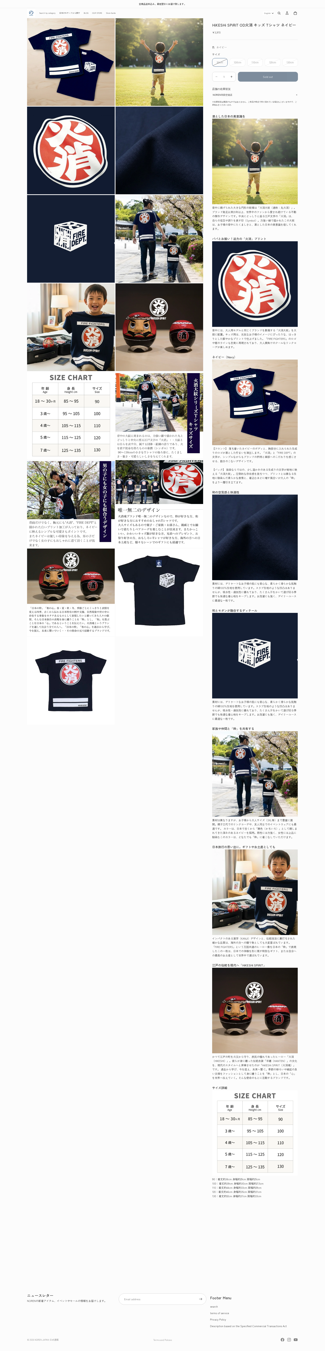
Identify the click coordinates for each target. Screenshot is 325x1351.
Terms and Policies (162, 1339)
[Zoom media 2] (159, 62)
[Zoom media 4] (159, 150)
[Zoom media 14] (159, 592)
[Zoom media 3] (71, 150)
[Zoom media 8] (159, 327)
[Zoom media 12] (159, 504)
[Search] (279, 13)
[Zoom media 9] (71, 415)
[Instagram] (289, 1339)
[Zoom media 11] (71, 504)
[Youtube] (295, 1339)
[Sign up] (201, 1299)
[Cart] (295, 13)
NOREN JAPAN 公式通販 (47, 1339)
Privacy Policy (218, 1319)
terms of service (219, 1313)
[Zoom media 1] (71, 62)
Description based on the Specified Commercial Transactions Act (248, 1326)
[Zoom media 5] (71, 239)
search (214, 1306)
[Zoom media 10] (159, 415)
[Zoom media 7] (71, 327)
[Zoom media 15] (71, 681)
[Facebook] (282, 1339)
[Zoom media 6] (159, 239)
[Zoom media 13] (71, 592)
